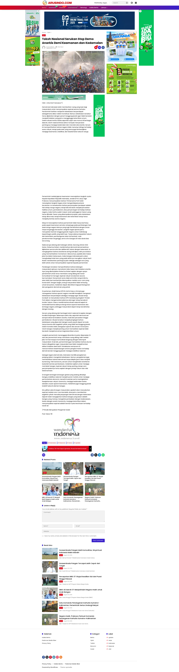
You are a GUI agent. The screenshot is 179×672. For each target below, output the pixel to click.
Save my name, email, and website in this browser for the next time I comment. (70, 536)
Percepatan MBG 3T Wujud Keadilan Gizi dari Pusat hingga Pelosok (94, 478)
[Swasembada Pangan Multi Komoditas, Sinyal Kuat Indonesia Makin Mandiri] (52, 468)
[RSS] (60, 657)
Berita (92, 637)
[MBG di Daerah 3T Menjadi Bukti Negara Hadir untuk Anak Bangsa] (52, 489)
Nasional (62, 443)
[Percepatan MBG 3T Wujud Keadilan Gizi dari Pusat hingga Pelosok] (95, 468)
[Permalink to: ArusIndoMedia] (44, 47)
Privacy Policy (46, 643)
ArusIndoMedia (50, 46)
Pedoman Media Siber (49, 640)
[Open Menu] (136, 3)
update (78, 443)
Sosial (92, 649)
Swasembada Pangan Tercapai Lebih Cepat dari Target (72, 478)
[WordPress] (53, 657)
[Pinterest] (50, 657)
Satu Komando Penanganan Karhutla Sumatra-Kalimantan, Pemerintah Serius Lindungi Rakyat (73, 499)
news (70, 443)
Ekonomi (93, 646)
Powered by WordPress (50, 667)
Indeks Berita (46, 637)
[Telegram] (99, 455)
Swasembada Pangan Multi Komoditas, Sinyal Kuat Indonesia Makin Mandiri (51, 478)
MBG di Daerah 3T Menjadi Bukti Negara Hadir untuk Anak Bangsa (51, 499)
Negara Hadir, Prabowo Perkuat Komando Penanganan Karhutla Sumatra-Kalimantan (93, 499)
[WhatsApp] (103, 455)
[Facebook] (92, 455)
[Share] (103, 47)
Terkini (92, 643)
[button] (127, 2)
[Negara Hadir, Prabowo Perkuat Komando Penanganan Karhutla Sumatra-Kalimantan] (95, 489)
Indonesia (53, 443)
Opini (44, 35)
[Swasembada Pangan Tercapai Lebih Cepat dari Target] (73, 468)
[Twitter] (95, 455)
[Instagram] (57, 657)
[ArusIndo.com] (66, 3)
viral (110, 649)
